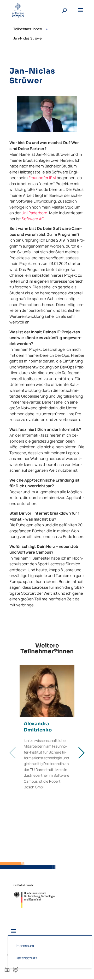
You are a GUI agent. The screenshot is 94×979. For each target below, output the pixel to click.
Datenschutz (26, 957)
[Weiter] (81, 752)
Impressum (25, 945)
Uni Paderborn (34, 213)
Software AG (33, 219)
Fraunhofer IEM (42, 177)
